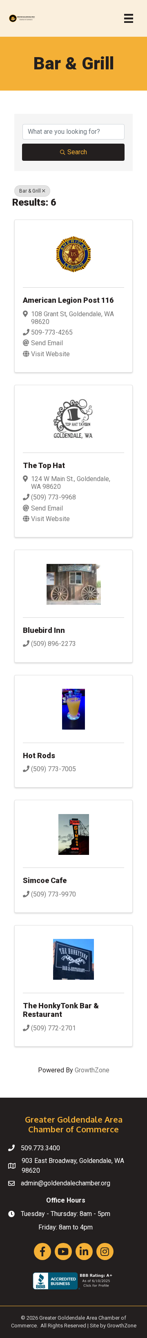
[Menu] (128, 18)
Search (77, 152)
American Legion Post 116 (68, 300)
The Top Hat (44, 465)
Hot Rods (39, 755)
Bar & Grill (30, 191)
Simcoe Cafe (45, 880)
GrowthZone (92, 1070)
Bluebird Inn (44, 630)
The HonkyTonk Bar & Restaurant (61, 1010)
